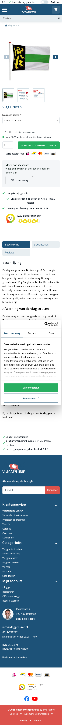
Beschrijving (12, 244)
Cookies (14, 713)
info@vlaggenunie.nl (15, 627)
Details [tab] (32, 333)
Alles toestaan (31, 387)
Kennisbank (8, 537)
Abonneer (52, 490)
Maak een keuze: (11, 114)
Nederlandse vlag (11, 553)
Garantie (6, 528)
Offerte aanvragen (11, 596)
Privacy (23, 720)
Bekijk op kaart (25, 618)
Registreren (8, 591)
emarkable (49, 709)
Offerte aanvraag (19, 180)
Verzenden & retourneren (15, 515)
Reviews (9, 252)
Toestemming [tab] (12, 333)
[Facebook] (26, 698)
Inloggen (6, 587)
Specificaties (41, 244)
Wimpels (6, 571)
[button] (55, 57)
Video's (6, 524)
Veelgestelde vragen (12, 510)
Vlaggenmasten (10, 557)
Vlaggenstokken (10, 562)
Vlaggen (6, 566)
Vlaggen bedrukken (12, 549)
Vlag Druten (14, 25)
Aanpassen (29, 398)
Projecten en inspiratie (13, 519)
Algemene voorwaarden (36, 713)
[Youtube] (35, 698)
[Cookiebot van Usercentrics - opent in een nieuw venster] (44, 324)
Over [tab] (51, 333)
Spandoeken (8, 575)
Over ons (7, 533)
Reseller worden (10, 600)
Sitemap (38, 720)
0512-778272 (10, 632)
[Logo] (29, 10)
